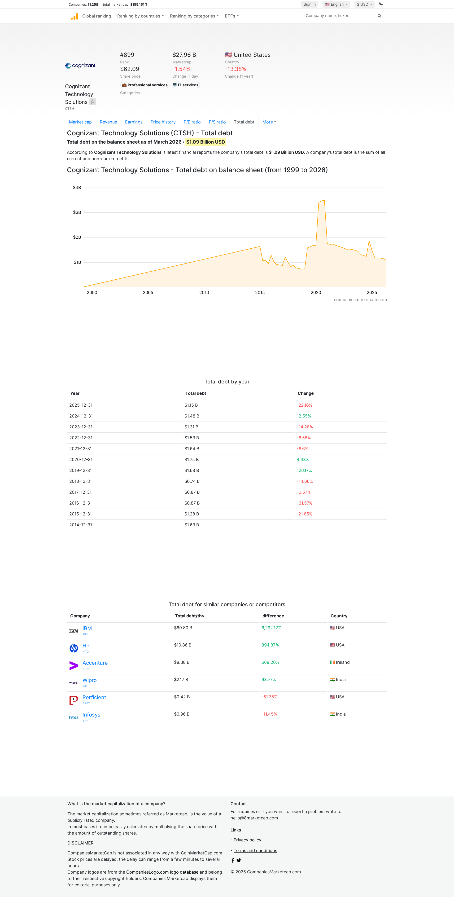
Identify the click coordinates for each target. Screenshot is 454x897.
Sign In (310, 4)
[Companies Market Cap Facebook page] (233, 861)
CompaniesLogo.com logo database (162, 872)
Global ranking (96, 15)
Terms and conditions (255, 850)
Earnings (134, 121)
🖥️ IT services (185, 85)
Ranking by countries (138, 15)
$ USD (363, 4)
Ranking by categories (192, 15)
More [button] (267, 121)
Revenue (108, 121)
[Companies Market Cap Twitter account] (238, 861)
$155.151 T (138, 4)
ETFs (230, 15)
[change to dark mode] (381, 4)
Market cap (80, 121)
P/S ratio (217, 121)
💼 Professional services (145, 85)
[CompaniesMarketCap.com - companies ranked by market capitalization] (74, 16)
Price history (163, 121)
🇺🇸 (334, 4)
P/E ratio (192, 121)
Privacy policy (247, 839)
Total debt (244, 121)
